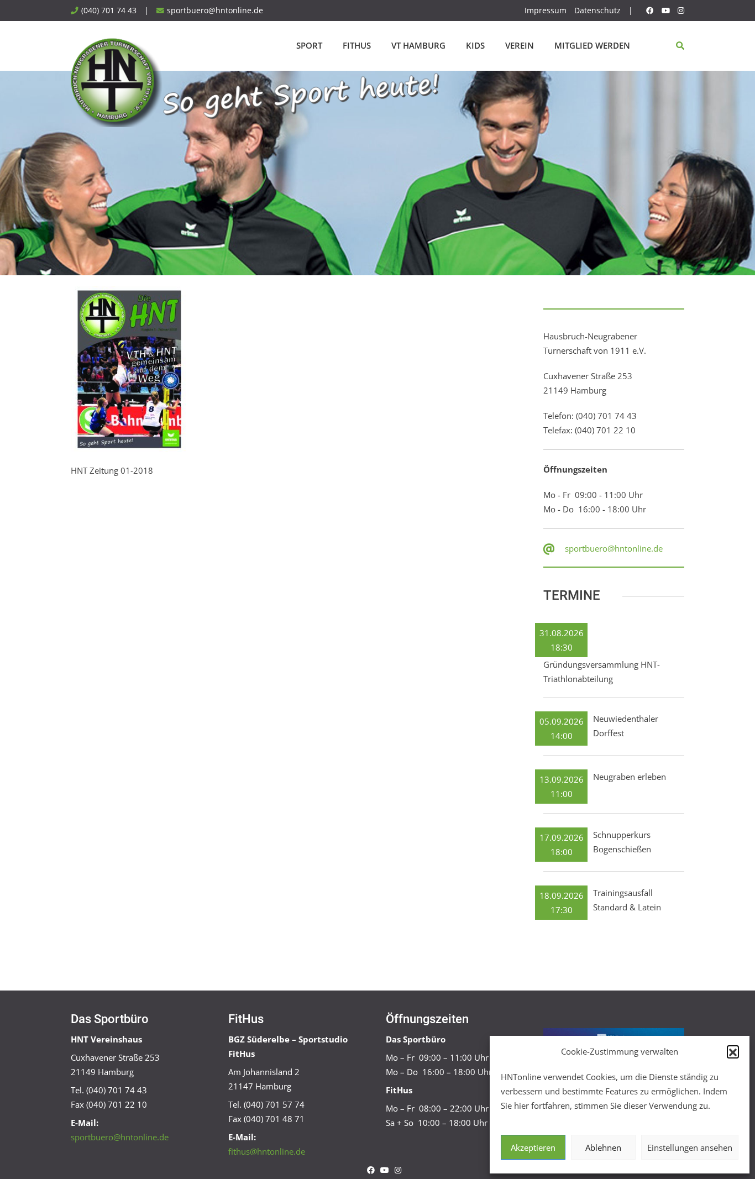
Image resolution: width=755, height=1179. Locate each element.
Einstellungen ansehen (689, 1147)
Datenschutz (597, 10)
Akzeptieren (533, 1147)
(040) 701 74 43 (109, 10)
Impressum (546, 10)
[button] (732, 1051)
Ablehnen (603, 1147)
